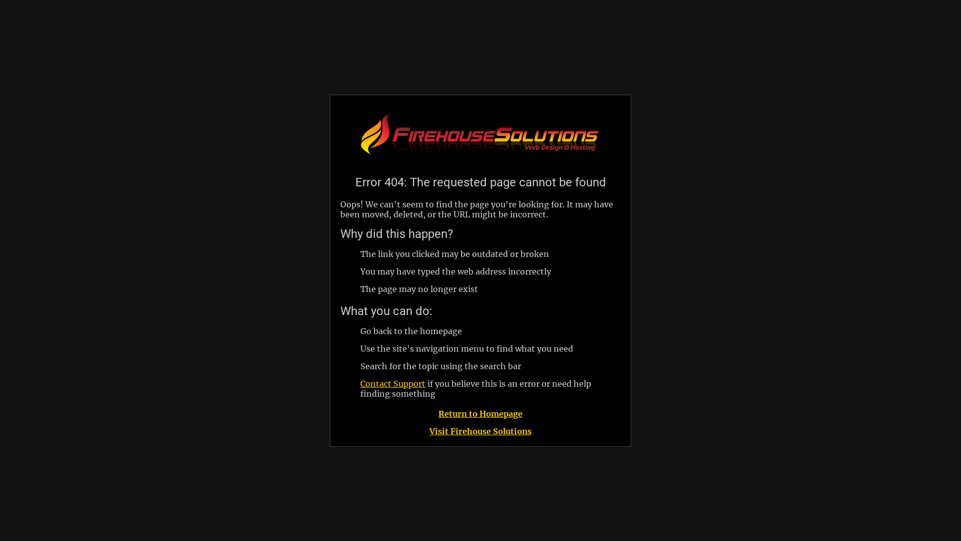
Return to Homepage (480, 414)
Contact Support (392, 384)
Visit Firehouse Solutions (480, 431)
